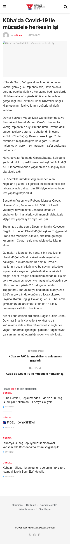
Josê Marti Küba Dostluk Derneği (39, 527)
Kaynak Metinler (48, 505)
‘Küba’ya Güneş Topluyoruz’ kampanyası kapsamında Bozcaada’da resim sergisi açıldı (31, 445)
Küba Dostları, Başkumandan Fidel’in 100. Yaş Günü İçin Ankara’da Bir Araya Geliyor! (32, 400)
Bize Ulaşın (44, 509)
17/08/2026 (9, 406)
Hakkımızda (16, 505)
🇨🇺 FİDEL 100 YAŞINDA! (19, 422)
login (14, 388)
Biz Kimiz (31, 505)
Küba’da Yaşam (27, 509)
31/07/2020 (34, 35)
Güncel (7, 393)
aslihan (18, 35)
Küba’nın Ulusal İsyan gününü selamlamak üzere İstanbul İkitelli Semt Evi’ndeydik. (34, 469)
